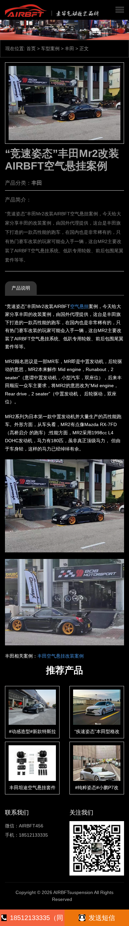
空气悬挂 (79, 306)
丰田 (69, 48)
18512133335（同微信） (36, 920)
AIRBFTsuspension (73, 892)
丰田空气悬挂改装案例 (60, 656)
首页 (31, 48)
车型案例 (50, 48)
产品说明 (21, 288)
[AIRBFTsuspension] (51, 10)
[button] (119, 10)
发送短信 (102, 917)
